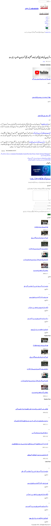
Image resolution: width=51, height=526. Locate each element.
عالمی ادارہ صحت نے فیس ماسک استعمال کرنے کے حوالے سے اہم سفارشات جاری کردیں (35, 260)
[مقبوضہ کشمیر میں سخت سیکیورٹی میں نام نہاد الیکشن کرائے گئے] (44, 235)
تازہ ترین (47, 18)
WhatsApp (46, 154)
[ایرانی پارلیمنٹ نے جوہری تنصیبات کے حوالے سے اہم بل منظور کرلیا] (44, 246)
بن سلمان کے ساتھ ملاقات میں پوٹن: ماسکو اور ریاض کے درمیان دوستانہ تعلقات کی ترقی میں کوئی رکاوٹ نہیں (31, 421)
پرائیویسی (9, 154)
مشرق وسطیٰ (46, 22)
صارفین (49, 155)
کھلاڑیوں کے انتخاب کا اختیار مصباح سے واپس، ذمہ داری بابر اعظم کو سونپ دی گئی (39, 158)
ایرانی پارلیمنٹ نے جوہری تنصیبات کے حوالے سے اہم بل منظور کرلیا (38, 249)
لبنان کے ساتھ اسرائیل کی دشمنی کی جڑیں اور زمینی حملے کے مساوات (38, 297)
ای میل (49, 206)
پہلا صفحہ (49, 32)
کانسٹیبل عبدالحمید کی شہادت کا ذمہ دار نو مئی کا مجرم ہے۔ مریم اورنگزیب (38, 308)
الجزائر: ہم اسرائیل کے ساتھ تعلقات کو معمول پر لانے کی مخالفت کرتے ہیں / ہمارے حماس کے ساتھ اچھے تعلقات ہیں (30, 444)
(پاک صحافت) (44, 124)
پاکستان (47, 20)
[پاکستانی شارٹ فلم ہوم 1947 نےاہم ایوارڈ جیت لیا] (44, 268)
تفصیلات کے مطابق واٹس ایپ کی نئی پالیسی (42, 133)
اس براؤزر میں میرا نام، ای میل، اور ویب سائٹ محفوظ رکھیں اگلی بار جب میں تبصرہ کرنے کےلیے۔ (36, 211)
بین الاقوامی (46, 23)
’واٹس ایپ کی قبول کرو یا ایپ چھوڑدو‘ (37, 142)
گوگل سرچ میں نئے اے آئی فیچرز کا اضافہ (44, 116)
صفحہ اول (47, 17)
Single (37, 154)
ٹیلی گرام (6, 154)
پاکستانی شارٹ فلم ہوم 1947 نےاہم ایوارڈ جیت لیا (40, 271)
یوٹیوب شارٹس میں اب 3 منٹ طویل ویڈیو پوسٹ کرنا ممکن (41, 79)
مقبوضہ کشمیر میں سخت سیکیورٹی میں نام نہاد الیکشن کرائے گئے (39, 238)
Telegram (41, 154)
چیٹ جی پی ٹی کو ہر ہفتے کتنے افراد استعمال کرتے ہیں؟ (40, 179)
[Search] (50, 1)
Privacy (34, 154)
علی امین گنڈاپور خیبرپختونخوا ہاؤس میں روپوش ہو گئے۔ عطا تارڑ (39, 330)
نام (50, 203)
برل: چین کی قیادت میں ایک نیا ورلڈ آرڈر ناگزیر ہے (40, 433)
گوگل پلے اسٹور (46, 155)
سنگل (1, 154)
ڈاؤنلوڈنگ (3, 154)
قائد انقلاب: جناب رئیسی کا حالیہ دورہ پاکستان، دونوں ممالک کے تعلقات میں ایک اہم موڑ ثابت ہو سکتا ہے (32, 409)
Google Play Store (27, 154)
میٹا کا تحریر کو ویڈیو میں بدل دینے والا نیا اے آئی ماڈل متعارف (41, 98)
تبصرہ (49, 200)
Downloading (19, 154)
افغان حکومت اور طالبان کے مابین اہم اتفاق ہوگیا (41, 227)
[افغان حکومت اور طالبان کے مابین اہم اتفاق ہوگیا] (44, 224)
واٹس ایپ (42, 155)
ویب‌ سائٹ (49, 209)
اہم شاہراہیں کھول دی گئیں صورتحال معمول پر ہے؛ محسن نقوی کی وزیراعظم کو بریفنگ (36, 286)
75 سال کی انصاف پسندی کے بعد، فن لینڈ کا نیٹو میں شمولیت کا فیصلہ (37, 455)
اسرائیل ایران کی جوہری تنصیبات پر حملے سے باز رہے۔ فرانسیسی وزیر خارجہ (37, 319)
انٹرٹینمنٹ (46, 26)
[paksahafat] (44, 14)
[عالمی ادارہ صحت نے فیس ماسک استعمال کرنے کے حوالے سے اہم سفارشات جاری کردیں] (44, 257)
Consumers (13, 154)
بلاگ (47, 25)
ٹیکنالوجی (47, 28)
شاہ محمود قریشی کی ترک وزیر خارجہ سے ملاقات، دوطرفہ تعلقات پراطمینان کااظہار (39, 160)
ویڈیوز (47, 29)
